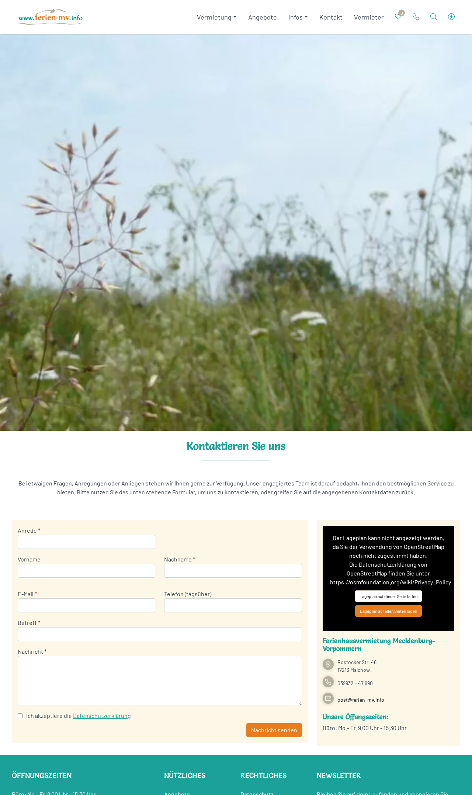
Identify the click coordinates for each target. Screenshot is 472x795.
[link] (416, 16)
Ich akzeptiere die (49, 715)
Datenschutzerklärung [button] (102, 715)
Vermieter (369, 17)
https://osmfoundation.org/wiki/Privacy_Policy (390, 581)
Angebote (262, 17)
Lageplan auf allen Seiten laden (388, 610)
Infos (295, 17)
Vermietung (214, 17)
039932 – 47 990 (355, 683)
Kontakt (331, 17)
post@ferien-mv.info (360, 699)
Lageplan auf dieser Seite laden (388, 596)
